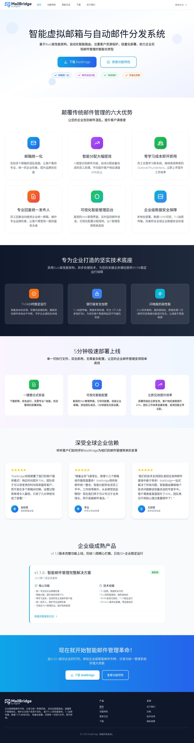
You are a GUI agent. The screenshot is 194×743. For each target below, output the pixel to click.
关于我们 (91, 4)
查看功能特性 (121, 62)
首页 (39, 4)
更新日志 (66, 4)
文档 (149, 711)
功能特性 (51, 4)
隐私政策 (151, 721)
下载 (78, 4)
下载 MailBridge (79, 62)
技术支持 (151, 716)
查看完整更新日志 (44, 616)
